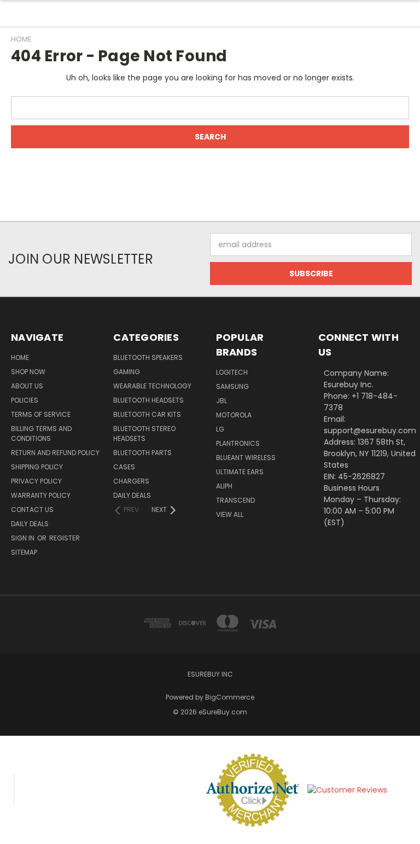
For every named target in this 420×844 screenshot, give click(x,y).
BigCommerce (229, 697)
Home (20, 357)
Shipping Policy (37, 467)
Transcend (235, 500)
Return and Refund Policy (55, 452)
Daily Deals (30, 523)
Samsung (232, 386)
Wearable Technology (152, 386)
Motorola (234, 415)
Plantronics (238, 443)
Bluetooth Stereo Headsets (144, 433)
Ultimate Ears (240, 471)
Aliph (224, 486)
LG (220, 429)
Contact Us (32, 509)
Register (64, 538)
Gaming (126, 371)
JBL (221, 400)
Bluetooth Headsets (148, 400)
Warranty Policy (41, 495)
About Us (27, 386)
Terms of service (41, 414)
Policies (24, 400)
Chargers (131, 481)
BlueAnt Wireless (246, 457)
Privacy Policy (36, 481)
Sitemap (24, 552)
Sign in (23, 538)
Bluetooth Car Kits (147, 414)
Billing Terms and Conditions (41, 433)
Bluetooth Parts (142, 452)
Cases (124, 467)
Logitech (232, 372)
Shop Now (28, 371)
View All (229, 514)
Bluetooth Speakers (148, 357)
